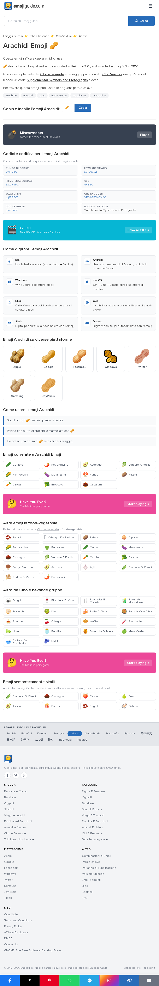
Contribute (11, 914)
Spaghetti (15, 621)
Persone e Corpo (15, 791)
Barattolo (53, 631)
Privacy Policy (13, 926)
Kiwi (50, 611)
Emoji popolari (91, 880)
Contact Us (11, 944)
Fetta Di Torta (95, 611)
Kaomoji (87, 892)
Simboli (9, 809)
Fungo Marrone (19, 567)
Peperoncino (56, 464)
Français (59, 733)
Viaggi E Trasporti (93, 815)
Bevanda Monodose (132, 601)
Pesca (90, 696)
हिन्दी (50, 739)
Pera (128, 696)
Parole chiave (91, 862)
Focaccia (14, 611)
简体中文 (146, 733)
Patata (129, 474)
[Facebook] (7, 775)
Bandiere (10, 797)
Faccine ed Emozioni (18, 821)
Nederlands (92, 733)
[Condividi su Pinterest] (49, 980)
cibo (42, 95)
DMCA (8, 938)
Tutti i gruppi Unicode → (19, 839)
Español (26, 733)
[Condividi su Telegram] (89, 980)
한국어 (25, 739)
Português (112, 733)
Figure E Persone (93, 791)
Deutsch (42, 733)
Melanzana (55, 474)
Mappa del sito (132, 967)
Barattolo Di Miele (98, 631)
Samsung (10, 886)
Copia (83, 108)
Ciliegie (52, 621)
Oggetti (9, 803)
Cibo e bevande (39, 36)
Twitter (8, 880)
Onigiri (13, 600)
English (11, 733)
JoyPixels (10, 892)
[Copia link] (129, 980)
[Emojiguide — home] (24, 6)
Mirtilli (51, 641)
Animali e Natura (15, 827)
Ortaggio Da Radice (59, 537)
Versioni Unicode (93, 874)
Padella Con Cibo (136, 611)
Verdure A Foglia (136, 464)
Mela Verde (132, 631)
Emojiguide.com (13, 36)
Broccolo (53, 484)
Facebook (11, 868)
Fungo (90, 474)
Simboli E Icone (92, 809)
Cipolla (129, 537)
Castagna (92, 484)
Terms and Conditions (18, 920)
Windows (10, 874)
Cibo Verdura (64, 36)
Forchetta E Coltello (94, 601)
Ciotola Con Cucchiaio (17, 642)
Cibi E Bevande (92, 833)
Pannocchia (16, 474)
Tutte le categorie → (95, 839)
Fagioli (13, 537)
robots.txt (149, 967)
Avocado (92, 464)
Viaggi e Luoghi (14, 815)
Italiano (75, 733)
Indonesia (65, 739)
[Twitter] (15, 775)
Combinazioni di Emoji (96, 856)
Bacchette (131, 621)
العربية (39, 739)
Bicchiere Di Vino (59, 600)
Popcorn (53, 706)
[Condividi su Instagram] (109, 980)
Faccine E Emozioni (95, 821)
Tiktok (8, 898)
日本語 (11, 739)
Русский (129, 733)
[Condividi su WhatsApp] (69, 980)
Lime (12, 631)
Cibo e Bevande (15, 833)
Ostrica (129, 706)
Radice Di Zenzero (21, 577)
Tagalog (82, 739)
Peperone (54, 547)
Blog (85, 886)
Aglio (89, 567)
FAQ (85, 898)
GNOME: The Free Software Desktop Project (33, 950)
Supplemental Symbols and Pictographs (110, 210)
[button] (40, 170)
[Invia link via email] (149, 980)
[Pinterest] (24, 775)
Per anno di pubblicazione (99, 868)
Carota (13, 484)
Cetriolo (14, 464)
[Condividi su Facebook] (10, 980)
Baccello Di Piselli (136, 567)
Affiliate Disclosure (16, 932)
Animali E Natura (92, 827)
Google (9, 862)
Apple (8, 856)
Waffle (90, 621)
